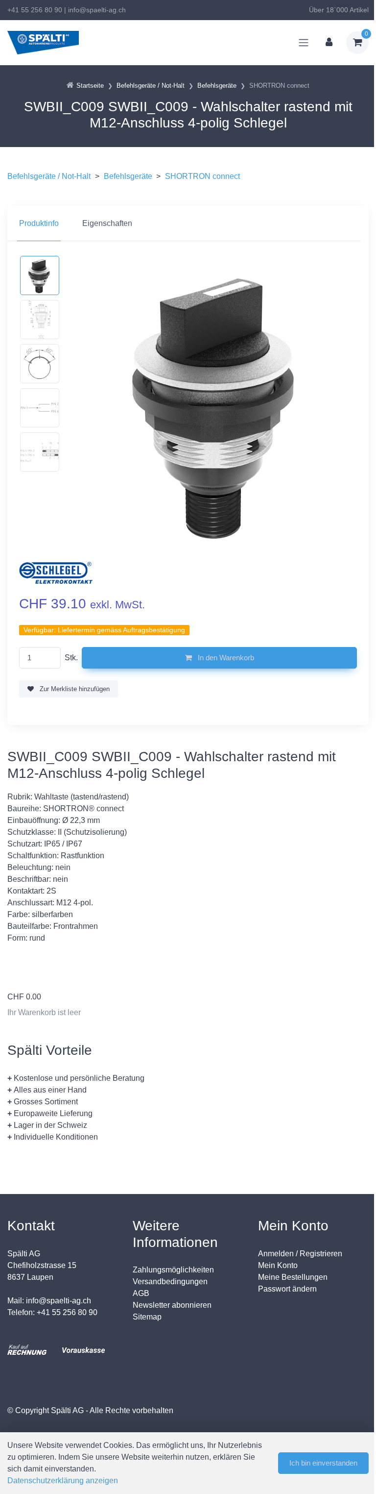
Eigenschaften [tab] (107, 223)
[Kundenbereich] (329, 42)
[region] (188, 223)
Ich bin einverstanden (323, 1463)
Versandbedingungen (170, 1281)
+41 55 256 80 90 (34, 10)
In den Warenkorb (225, 657)
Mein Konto (278, 1265)
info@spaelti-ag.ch (97, 10)
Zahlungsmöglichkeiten (173, 1270)
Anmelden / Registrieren (300, 1253)
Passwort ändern (287, 1289)
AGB (141, 1293)
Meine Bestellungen (293, 1277)
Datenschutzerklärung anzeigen (62, 1480)
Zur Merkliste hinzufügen (74, 689)
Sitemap (147, 1317)
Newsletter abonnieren (172, 1305)
